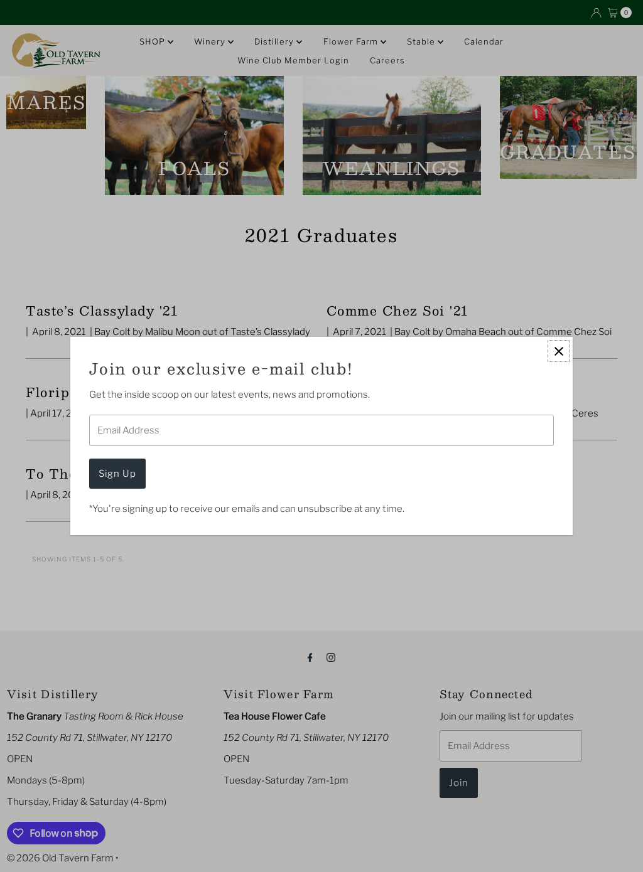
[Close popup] (559, 351)
